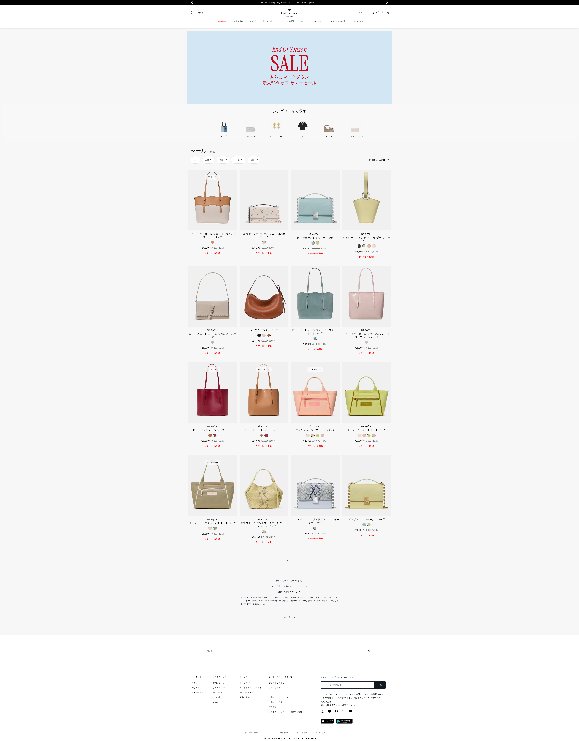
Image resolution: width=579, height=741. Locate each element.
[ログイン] (382, 12)
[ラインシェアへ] (329, 712)
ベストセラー (212, 177)
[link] (289, 67)
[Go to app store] (327, 722)
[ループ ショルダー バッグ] (264, 296)
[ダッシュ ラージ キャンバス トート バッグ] (212, 485)
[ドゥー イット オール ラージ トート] (212, 392)
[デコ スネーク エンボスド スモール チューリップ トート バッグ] (264, 485)
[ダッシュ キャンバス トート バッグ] (315, 392)
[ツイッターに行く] (343, 712)
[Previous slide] (192, 2)
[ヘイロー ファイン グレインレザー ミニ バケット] (366, 200)
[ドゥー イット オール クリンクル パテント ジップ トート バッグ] (366, 296)
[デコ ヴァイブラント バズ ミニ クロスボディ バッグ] (264, 200)
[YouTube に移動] (350, 712)
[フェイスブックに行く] (336, 712)
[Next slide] (386, 2)
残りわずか (314, 234)
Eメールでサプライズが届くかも (337, 677)
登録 (379, 685)
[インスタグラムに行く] (322, 712)
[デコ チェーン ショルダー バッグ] (315, 200)
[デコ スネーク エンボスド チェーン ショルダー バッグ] (315, 485)
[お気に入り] (377, 12)
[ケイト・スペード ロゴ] (289, 13)
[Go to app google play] (344, 722)
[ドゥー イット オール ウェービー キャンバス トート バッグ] (212, 200)
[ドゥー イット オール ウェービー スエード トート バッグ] (315, 296)
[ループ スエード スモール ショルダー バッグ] (212, 296)
